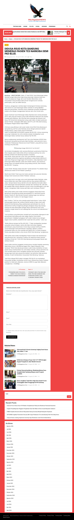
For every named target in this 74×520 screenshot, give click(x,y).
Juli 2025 (9, 465)
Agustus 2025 (10, 462)
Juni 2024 (9, 504)
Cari (7, 394)
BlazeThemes (6, 517)
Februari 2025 (10, 480)
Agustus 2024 (10, 498)
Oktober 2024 (10, 492)
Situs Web (8, 324)
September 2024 (11, 495)
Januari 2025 (10, 483)
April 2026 (9, 438)
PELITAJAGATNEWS (37, 19)
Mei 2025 (9, 471)
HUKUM (25, 26)
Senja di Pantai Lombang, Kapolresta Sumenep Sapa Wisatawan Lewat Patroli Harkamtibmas (29, 417)
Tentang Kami (58, 515)
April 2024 (9, 510)
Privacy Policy (42, 515)
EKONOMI (44, 26)
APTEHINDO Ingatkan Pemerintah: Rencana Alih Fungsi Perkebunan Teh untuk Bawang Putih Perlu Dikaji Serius (33, 414)
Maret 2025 (9, 477)
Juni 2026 (9, 432)
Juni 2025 (9, 468)
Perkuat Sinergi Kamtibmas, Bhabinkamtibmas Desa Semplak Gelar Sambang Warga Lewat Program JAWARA (31, 372)
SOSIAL (38, 26)
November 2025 (10, 453)
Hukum (6, 45)
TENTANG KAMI (17, 26)
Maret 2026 (9, 441)
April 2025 (9, 474)
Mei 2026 (9, 435)
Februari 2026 (10, 444)
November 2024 (10, 489)
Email (8, 318)
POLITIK (31, 26)
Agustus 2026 (10, 426)
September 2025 (11, 459)
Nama (8, 312)
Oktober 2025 (10, 456)
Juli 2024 (9, 501)
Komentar (9, 294)
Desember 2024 (10, 486)
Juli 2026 (9, 429)
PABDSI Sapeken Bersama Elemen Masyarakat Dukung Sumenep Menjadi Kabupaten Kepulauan (29, 411)
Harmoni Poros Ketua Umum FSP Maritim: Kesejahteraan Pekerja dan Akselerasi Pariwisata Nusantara (31, 405)
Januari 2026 (10, 447)
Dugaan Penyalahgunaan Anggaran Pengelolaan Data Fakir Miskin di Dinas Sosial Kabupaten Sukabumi (31, 408)
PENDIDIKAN (52, 26)
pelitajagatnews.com (10, 57)
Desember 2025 (10, 450)
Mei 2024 (9, 507)
